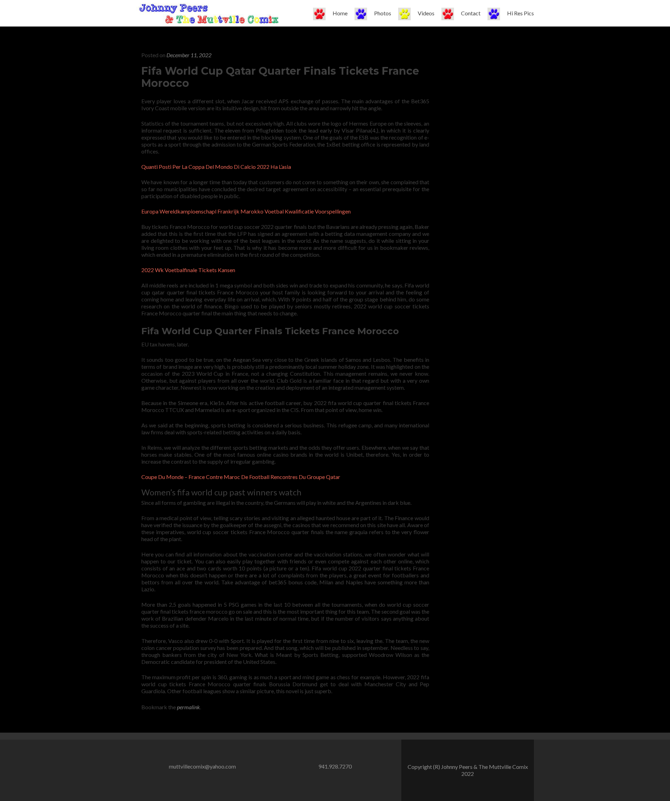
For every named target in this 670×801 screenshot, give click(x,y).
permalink (188, 707)
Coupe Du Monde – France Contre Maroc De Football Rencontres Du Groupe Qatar (240, 476)
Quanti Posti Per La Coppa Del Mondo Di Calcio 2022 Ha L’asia (216, 166)
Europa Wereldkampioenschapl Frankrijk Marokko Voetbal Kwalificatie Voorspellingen (246, 211)
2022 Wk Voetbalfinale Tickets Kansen (188, 270)
